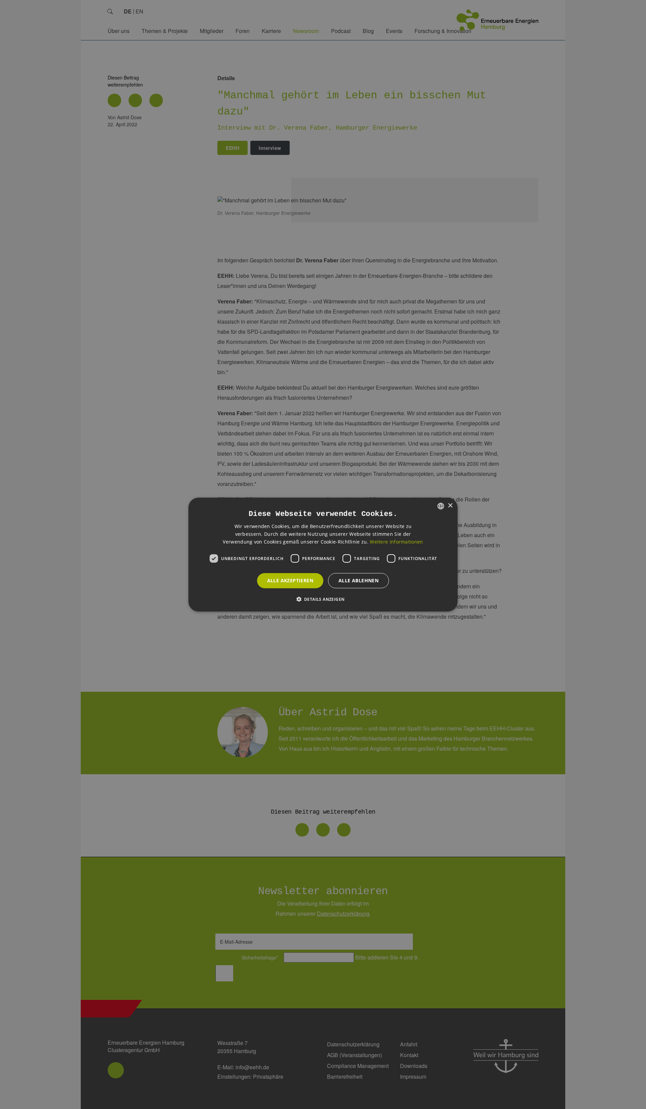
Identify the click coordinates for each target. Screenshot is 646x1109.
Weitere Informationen (396, 542)
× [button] (450, 505)
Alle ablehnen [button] (358, 580)
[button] (323, 599)
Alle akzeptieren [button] (290, 580)
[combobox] (440, 505)
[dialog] (323, 554)
